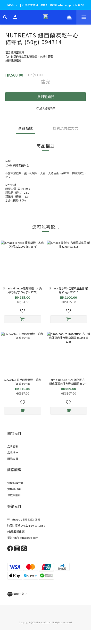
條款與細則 (14, 495)
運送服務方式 (15, 483)
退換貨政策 (14, 489)
